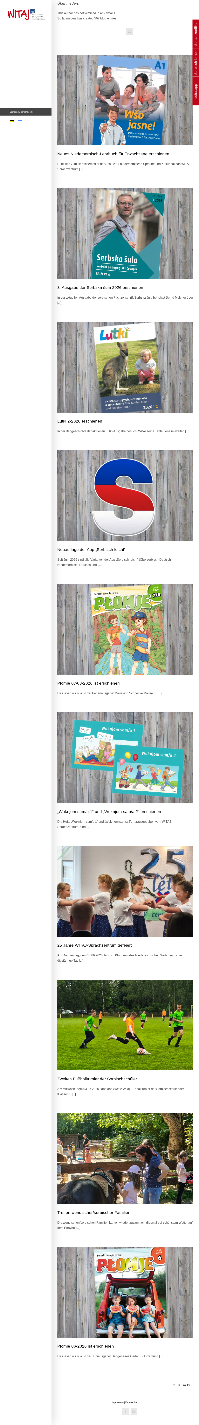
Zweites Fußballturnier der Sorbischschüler (97, 1079)
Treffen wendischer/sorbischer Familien (93, 1212)
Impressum (118, 1402)
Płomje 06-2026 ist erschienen (85, 1346)
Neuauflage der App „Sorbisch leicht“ (91, 549)
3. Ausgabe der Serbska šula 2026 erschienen (100, 287)
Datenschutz (132, 1402)
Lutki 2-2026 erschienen (79, 421)
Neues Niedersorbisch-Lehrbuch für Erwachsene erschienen (113, 154)
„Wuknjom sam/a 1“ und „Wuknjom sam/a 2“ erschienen (109, 811)
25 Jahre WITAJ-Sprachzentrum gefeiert (94, 945)
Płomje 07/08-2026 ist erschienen (88, 683)
